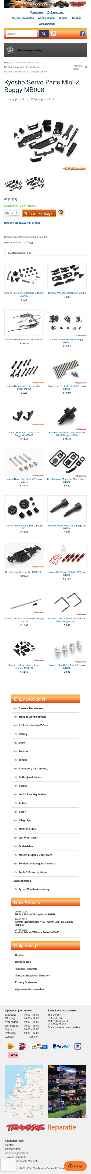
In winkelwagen (42, 213)
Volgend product (41, 99)
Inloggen (37, 12)
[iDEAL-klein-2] (22, 1046)
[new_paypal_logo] (61, 1046)
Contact (20, 955)
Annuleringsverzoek (16, 1153)
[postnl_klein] (10, 1046)
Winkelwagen (47, 23)
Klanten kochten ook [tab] (19, 252)
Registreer (57, 12)
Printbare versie (77, 67)
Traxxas (76, 18)
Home (7, 62)
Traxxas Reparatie (26, 969)
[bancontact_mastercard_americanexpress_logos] (39, 1046)
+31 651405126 (57, 1024)
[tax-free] (77, 1046)
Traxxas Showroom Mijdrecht (32, 975)
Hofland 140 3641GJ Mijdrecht (58, 1019)
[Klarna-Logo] (13, 1055)
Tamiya (63, 18)
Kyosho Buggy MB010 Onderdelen (22, 66)
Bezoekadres (23, 962)
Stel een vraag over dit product (22, 223)
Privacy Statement (26, 982)
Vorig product (16, 99)
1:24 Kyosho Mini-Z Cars (26, 62)
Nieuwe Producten (23, 18)
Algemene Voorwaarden (29, 989)
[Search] (44, 33)
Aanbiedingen (46, 18)
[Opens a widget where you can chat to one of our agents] (75, 1166)
